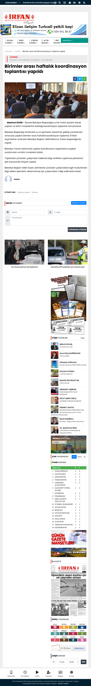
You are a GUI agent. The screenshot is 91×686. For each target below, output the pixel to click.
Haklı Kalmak (64, 383)
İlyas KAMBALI (67, 418)
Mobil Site (11, 676)
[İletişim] (64, 2)
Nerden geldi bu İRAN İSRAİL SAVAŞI (73, 365)
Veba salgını (64, 356)
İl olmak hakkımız (66, 374)
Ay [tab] (84, 457)
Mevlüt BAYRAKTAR (69, 380)
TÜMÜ (82, 338)
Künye (71, 676)
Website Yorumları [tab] (78, 203)
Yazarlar (49, 676)
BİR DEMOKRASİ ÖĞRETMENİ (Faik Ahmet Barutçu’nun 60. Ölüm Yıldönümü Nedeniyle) (67, 412)
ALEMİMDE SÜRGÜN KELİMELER (70, 401)
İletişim (60, 676)
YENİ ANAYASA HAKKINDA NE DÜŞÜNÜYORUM (70, 431)
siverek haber (24, 192)
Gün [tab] (74, 457)
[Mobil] (55, 2)
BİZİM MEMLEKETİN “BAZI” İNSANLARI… (69, 393)
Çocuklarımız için (66, 347)
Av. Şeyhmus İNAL (68, 428)
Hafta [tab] (80, 457)
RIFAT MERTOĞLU (68, 398)
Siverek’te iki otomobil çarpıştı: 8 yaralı (40, 2)
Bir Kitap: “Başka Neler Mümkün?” (72, 421)
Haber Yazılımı (63, 683)
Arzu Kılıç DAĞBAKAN (70, 353)
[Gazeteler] (74, 2)
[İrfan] (68, 590)
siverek (35, 192)
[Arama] (59, 2)
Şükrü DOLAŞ (66, 344)
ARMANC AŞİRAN (68, 389)
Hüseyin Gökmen (68, 362)
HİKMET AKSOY (67, 407)
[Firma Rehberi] (70, 2)
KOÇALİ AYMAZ (67, 371)
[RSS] (84, 2)
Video (37, 676)
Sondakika (25, 676)
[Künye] (79, 2)
